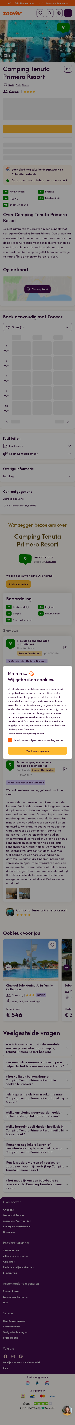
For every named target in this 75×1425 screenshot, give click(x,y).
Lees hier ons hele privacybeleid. (26, 733)
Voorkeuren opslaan (37, 751)
